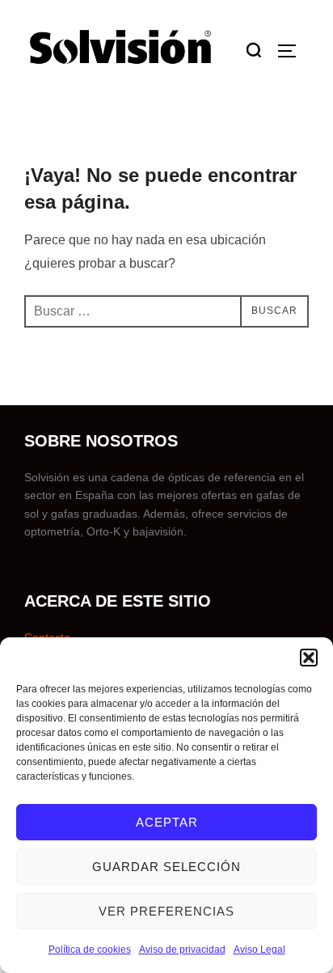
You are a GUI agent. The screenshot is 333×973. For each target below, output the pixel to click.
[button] (309, 657)
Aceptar (167, 822)
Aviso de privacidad (182, 949)
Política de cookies (89, 949)
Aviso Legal (259, 949)
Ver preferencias (166, 911)
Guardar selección (166, 867)
